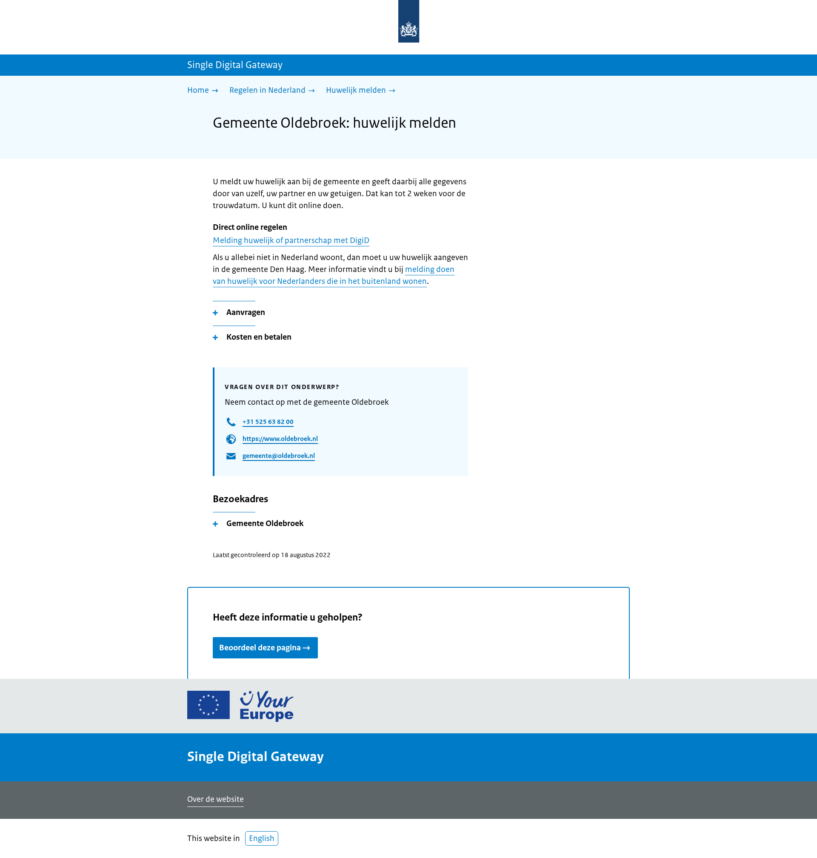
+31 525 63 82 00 (268, 422)
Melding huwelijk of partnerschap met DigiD (291, 240)
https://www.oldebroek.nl (280, 439)
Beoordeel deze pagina (260, 648)
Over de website (215, 799)
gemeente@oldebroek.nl (279, 456)
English (261, 838)
